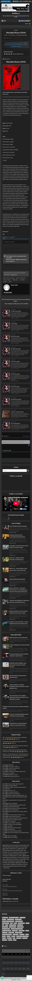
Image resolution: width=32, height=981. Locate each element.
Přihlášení (27, 436)
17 (3, 965)
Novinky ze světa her (6, 930)
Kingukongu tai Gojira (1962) (15, 861)
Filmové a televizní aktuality (8, 921)
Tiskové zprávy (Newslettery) (22, 936)
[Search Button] (29, 21)
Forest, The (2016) (12, 803)
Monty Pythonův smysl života (17, 579)
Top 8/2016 (10, 826)
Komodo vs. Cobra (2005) (19, 859)
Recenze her (4, 932)
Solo (6, 35)
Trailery (4, 938)
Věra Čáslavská (11, 821)
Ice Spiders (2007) (12, 785)
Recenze (27, 930)
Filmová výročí (18, 919)
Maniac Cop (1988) (12, 835)
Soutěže (3, 936)
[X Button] (19, 21)
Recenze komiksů (18, 932)
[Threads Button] (23, 21)
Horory (16, 30)
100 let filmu (5, 917)
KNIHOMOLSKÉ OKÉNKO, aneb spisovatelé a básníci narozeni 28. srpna (17, 665)
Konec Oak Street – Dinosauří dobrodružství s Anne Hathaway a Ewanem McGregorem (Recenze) (18, 589)
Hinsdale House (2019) (16, 32)
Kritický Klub (5, 927)
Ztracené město (12, 769)
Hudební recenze (12, 925)
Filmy (11, 923)
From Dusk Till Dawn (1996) (14, 831)
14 (19, 962)
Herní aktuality (21, 923)
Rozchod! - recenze (13, 774)
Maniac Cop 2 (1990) (12, 837)
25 (7, 968)
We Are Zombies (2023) (15, 423)
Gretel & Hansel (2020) (15, 374)
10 (4, 962)
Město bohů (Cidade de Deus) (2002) (17, 847)
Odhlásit (9, 875)
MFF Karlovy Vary (6, 929)
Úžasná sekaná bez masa (14, 816)
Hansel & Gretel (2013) (15, 386)
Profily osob (14, 930)
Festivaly (4, 919)
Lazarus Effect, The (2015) (14, 822)
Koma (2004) (11, 862)
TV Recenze (9, 938)
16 (27, 962)
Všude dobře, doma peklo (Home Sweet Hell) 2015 (15, 741)
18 (7, 965)
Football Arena (13, 848)
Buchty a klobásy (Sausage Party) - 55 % (17, 795)
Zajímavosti (18, 938)
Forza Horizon (11, 829)
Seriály (27, 934)
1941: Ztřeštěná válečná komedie (18, 526)
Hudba (6, 925)
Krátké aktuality (12, 927)
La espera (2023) (14, 323)
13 (15, 962)
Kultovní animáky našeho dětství (18, 845)
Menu (5, 21)
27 (16, 968)
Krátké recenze (20, 927)
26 (12, 968)
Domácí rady (22, 917)
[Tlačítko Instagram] (24, 21)
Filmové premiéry (19, 921)
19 (11, 965)
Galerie (15, 923)
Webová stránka (8, 292)
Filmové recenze (5, 923)
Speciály (8, 936)
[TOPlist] (4, 946)
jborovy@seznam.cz (13, 901)
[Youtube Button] (26, 21)
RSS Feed (5, 881)
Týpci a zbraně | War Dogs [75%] (15, 784)
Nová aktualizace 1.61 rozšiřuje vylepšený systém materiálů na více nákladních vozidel (19, 697)
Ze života (10, 940)
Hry (3, 925)
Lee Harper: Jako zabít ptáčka (14, 824)
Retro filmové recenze (7, 934)
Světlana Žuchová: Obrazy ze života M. (17, 808)
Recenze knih (11, 932)
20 (16, 965)
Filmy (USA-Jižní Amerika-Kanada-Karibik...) (17, 238)
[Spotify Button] (28, 21)
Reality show (21, 930)
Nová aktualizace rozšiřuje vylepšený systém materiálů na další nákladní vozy (19, 686)
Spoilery (13, 936)
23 (28, 965)
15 (23, 962)
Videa (14, 938)
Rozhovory (22, 934)
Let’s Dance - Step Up (14, 766)
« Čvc (3, 974)
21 (19, 965)
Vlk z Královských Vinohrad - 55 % (16, 814)
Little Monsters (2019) (15, 336)
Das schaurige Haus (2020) (16, 399)
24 (4, 968)
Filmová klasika (10, 919)
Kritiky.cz (16, 13)
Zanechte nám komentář (22, 35)
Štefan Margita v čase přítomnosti (18, 637)
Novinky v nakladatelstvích (17, 929)
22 (23, 965)
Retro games (15, 934)
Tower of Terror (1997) (15, 361)
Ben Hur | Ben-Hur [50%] (14, 793)
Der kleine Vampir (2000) (16, 348)
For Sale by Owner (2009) (16, 311)
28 (20, 968)
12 (11, 962)
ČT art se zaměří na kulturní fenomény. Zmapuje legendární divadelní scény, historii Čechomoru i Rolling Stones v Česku (16, 854)
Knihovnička (20, 925)
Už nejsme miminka (13, 792)
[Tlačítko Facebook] (21, 21)
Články (14, 940)
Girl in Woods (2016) (13, 809)
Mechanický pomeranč (13, 776)
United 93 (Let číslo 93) (14, 768)
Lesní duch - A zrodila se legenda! (17, 411)
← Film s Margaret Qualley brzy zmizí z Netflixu (15, 303)
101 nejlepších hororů (13, 917)
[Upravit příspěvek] (14, 237)
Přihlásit (5, 875)
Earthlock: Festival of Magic (14, 827)
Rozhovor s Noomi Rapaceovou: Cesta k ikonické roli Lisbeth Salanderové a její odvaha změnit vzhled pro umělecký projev (15, 756)
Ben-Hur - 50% (11, 790)
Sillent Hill (10, 765)
